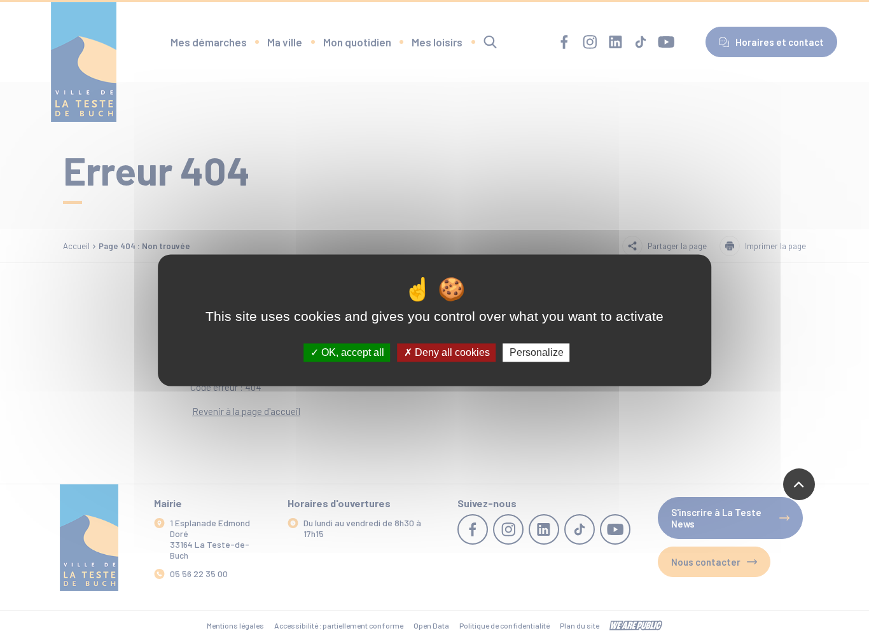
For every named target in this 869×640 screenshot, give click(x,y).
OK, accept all (351, 352)
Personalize (537, 352)
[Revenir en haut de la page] (799, 484)
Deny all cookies (451, 352)
